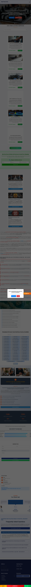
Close (18, 296)
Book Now (13, 296)
